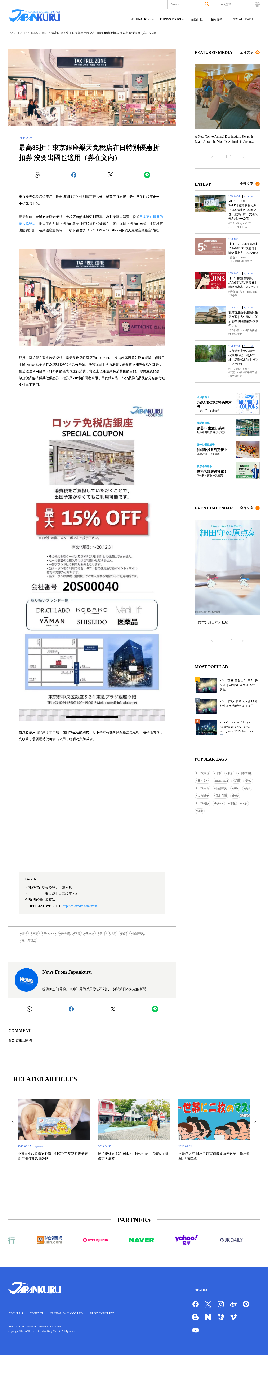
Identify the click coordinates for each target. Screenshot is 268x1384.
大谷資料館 (236, 376)
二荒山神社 (236, 372)
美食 (232, 223)
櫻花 (233, 803)
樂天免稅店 (29, 940)
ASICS (248, 223)
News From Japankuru (67, 972)
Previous (211, 155)
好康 (113, 933)
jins (256, 291)
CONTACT (36, 1313)
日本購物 (245, 773)
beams (233, 227)
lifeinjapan (49, 933)
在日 (102, 933)
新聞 (237, 780)
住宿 (232, 330)
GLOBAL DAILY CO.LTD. (67, 1313)
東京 (35, 933)
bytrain (219, 803)
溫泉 (236, 788)
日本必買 (221, 795)
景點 (249, 780)
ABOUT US (15, 1313)
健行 (239, 330)
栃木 (246, 369)
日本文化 (203, 780)
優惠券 (233, 295)
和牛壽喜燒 (251, 372)
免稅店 (90, 933)
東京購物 (203, 795)
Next (243, 155)
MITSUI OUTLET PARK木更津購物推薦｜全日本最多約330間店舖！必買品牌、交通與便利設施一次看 (243, 210)
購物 (24, 933)
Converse (241, 257)
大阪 (244, 803)
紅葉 (200, 811)
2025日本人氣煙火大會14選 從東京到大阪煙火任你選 (238, 704)
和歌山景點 (236, 334)
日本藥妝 (203, 803)
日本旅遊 (203, 773)
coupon (248, 291)
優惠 (78, 933)
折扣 (124, 933)
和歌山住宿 (250, 330)
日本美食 (203, 788)
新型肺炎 (138, 933)
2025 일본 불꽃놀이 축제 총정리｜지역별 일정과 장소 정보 (239, 685)
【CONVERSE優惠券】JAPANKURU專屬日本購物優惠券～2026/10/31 (243, 248)
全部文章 (246, 52)
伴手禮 (65, 933)
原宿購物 (247, 261)
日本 (218, 773)
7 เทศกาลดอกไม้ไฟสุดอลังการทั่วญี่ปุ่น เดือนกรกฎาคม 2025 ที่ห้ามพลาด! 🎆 (239, 728)
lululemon (243, 227)
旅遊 (236, 795)
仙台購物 (235, 261)
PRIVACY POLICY (102, 1313)
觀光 (239, 369)
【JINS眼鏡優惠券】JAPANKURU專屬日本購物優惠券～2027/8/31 (243, 283)
